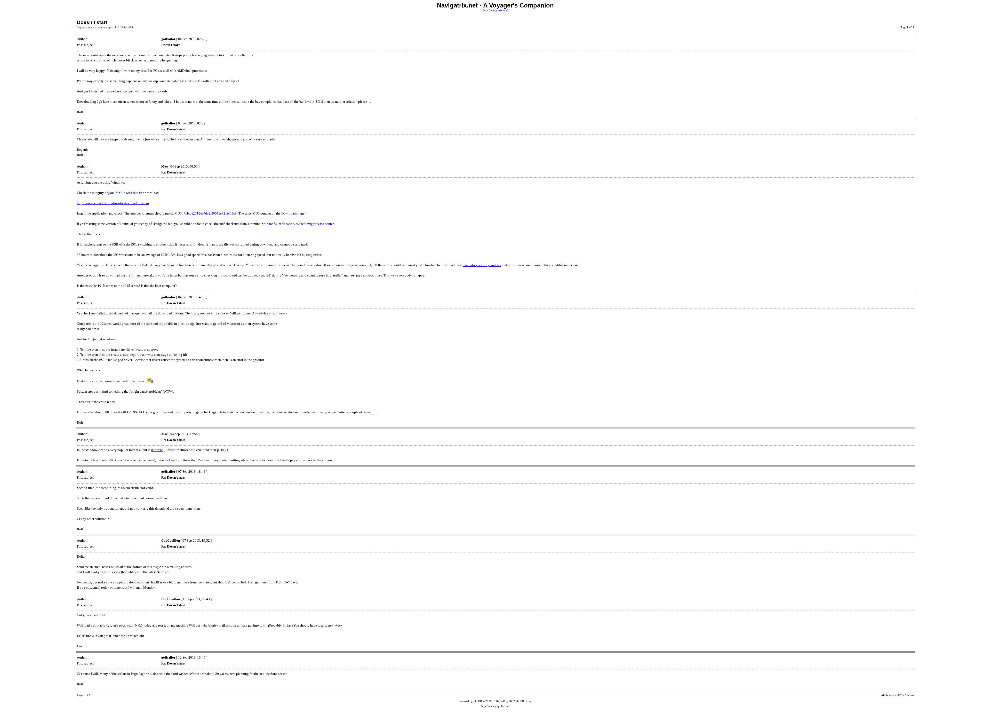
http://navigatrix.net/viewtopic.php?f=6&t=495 (105, 27)
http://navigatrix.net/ (495, 10)
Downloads (289, 213)
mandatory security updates (482, 265)
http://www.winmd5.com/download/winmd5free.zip (113, 203)
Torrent (136, 275)
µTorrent (157, 450)
